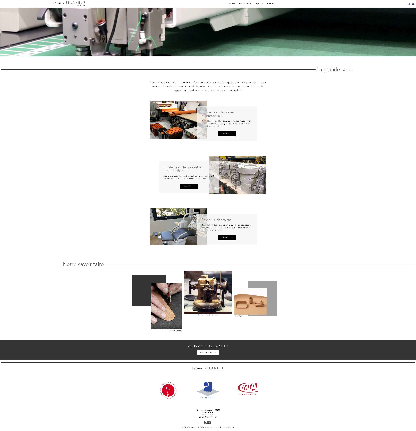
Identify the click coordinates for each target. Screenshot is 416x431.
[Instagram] (209, 422)
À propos (259, 3)
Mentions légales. (227, 427)
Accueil (232, 3)
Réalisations (244, 3)
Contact (270, 3)
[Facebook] (206, 422)
